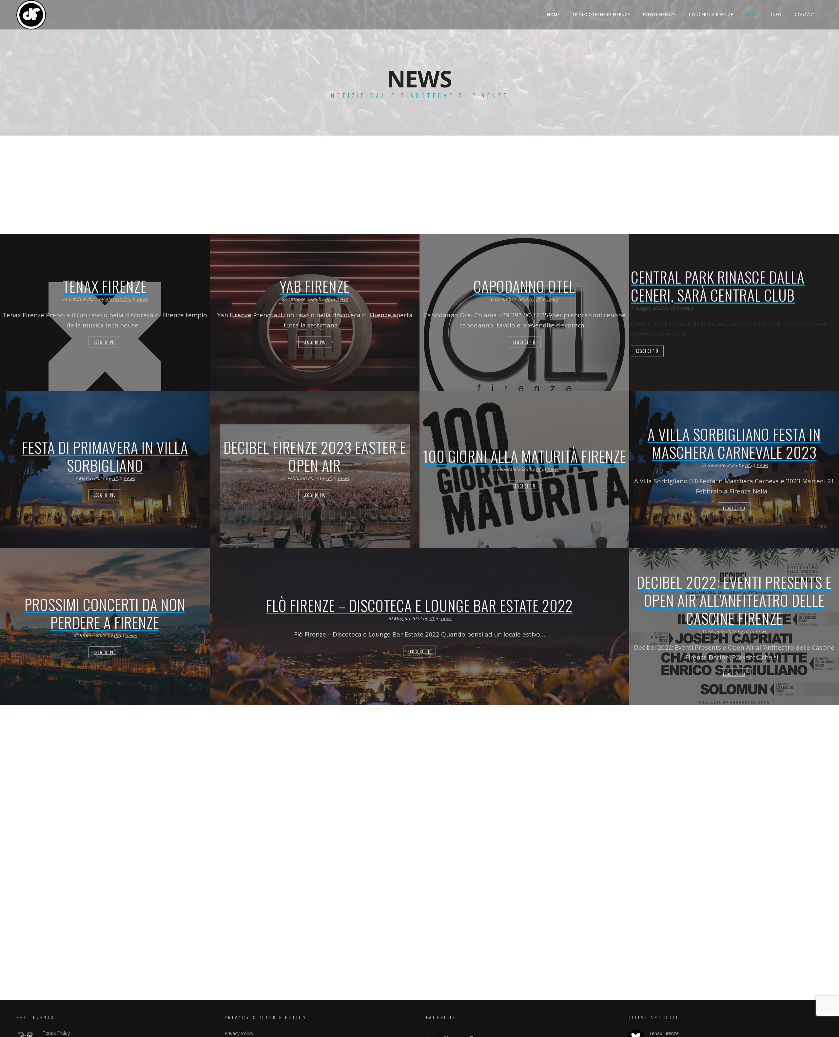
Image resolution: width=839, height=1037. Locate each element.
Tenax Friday (56, 1033)
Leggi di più (105, 341)
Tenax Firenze (664, 1033)
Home (553, 14)
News (752, 14)
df (328, 299)
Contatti (806, 14)
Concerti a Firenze (711, 14)
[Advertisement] (419, 185)
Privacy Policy (238, 1033)
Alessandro (118, 299)
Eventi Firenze (659, 14)
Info (776, 14)
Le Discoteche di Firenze (601, 14)
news (142, 299)
